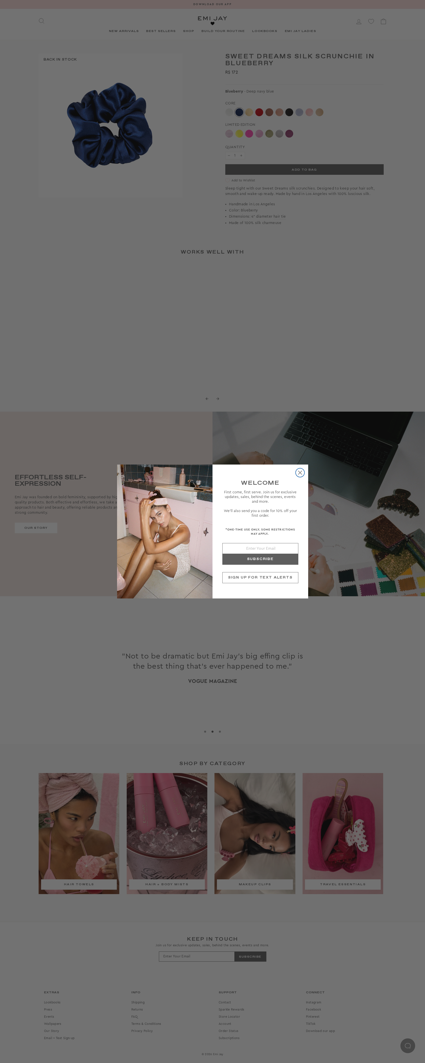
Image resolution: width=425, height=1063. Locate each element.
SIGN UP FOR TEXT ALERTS (260, 577)
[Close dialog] (300, 472)
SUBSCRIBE (260, 559)
